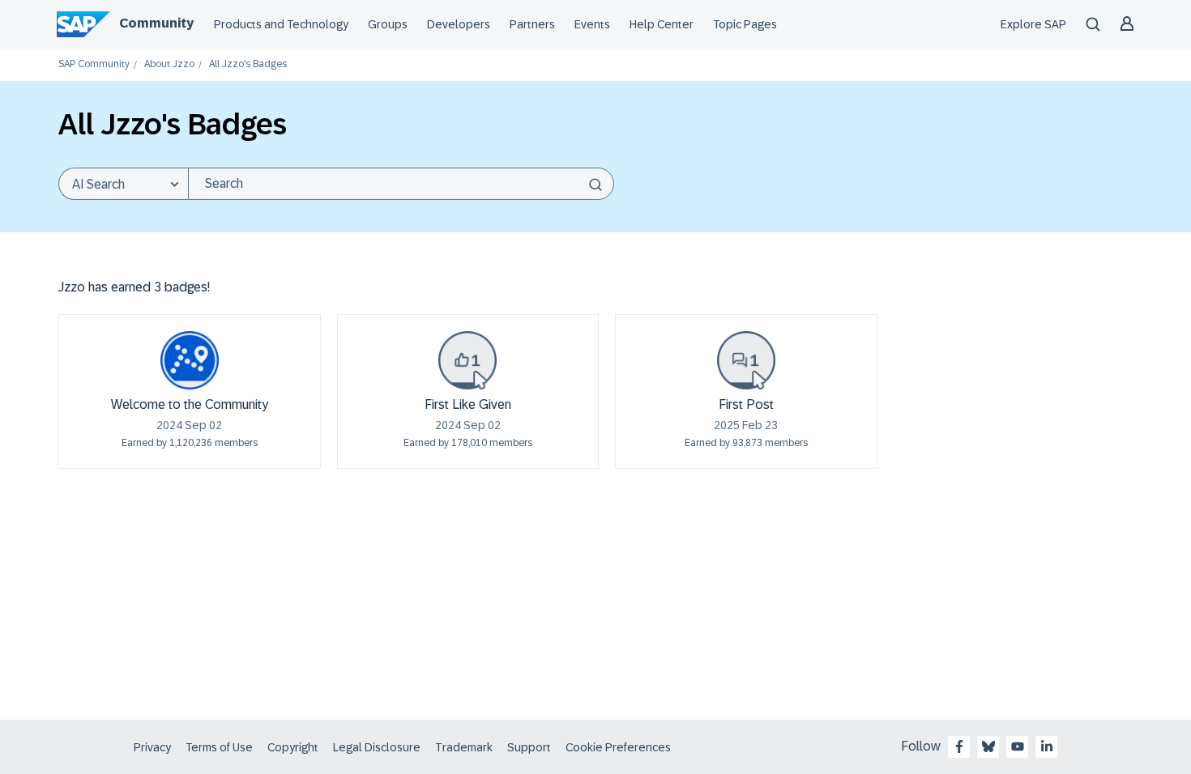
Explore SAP (1033, 24)
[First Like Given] (467, 360)
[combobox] (401, 184)
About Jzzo (169, 64)
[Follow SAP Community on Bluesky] (988, 746)
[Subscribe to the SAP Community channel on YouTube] (1017, 746)
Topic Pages (745, 24)
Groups (388, 24)
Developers (458, 24)
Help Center (662, 24)
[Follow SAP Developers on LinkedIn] (1046, 746)
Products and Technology (281, 24)
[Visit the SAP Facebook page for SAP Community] (959, 746)
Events (592, 24)
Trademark (464, 747)
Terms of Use (219, 747)
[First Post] (746, 360)
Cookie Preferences (618, 747)
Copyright (292, 747)
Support (529, 747)
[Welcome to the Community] (189, 360)
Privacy (152, 747)
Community (156, 23)
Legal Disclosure (376, 747)
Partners (532, 24)
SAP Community (94, 64)
